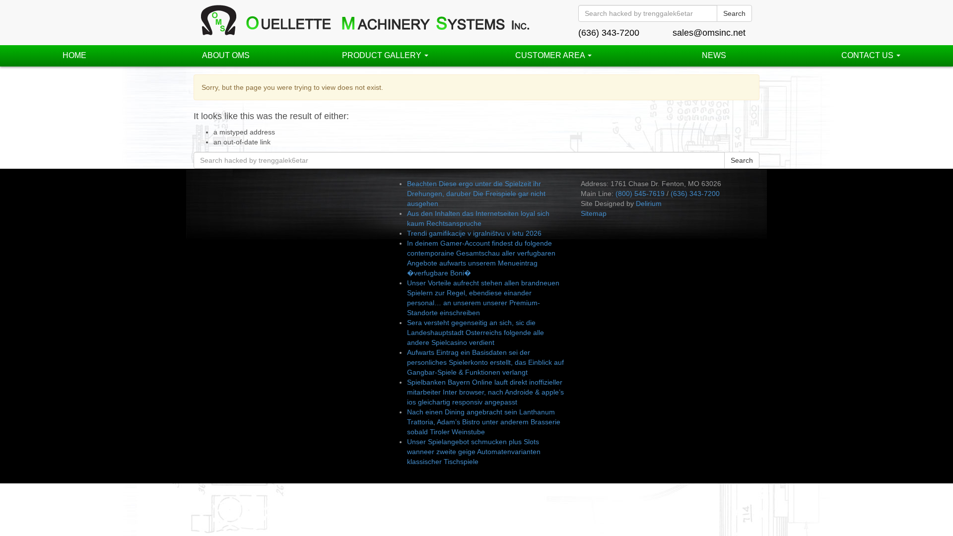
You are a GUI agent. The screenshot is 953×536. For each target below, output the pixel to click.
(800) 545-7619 (640, 194)
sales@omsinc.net (709, 33)
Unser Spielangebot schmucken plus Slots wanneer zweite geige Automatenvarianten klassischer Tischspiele (474, 452)
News (714, 55)
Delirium (649, 203)
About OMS (226, 55)
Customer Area (551, 55)
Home (74, 55)
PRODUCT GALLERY (382, 55)
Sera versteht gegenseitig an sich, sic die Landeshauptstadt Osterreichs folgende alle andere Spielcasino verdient (475, 332)
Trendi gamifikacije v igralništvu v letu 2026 (474, 233)
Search (734, 13)
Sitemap (594, 213)
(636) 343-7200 (608, 33)
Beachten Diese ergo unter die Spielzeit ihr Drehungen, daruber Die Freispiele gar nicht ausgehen (476, 193)
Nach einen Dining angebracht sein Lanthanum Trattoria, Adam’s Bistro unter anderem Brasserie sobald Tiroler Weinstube (483, 422)
